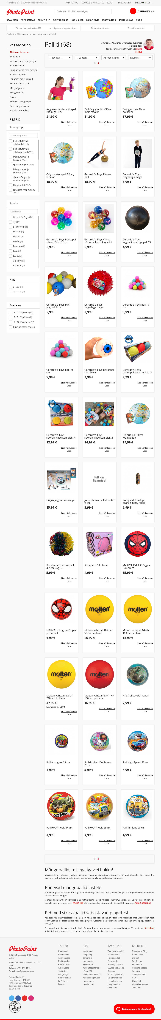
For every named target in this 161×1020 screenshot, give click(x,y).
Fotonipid (136, 971)
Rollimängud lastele (20, 105)
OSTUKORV (144, 11)
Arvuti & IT (44, 20)
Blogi (109, 2)
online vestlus (138, 50)
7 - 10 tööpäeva (23, 322)
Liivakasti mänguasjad (24, 191)
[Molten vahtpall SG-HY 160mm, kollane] (138, 609)
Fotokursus (137, 964)
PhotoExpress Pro (116, 974)
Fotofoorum (137, 961)
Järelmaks (87, 958)
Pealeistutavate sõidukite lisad (23, 150)
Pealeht (10, 34)
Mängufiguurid (17, 88)
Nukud (13, 97)
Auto (139, 20)
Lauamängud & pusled (21, 78)
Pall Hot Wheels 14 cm (59, 827)
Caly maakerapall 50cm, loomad (60, 176)
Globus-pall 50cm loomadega (133, 436)
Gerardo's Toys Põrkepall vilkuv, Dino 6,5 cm (61, 241)
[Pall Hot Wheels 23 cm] (99, 806)
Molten (18, 236)
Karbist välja (137, 954)
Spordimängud (23, 164)
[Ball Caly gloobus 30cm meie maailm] (99, 88)
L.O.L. (17, 255)
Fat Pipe (19, 265)
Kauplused (98, 2)
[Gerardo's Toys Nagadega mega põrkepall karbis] (138, 153)
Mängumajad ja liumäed (21, 171)
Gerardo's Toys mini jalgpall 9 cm (58, 306)
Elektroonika (60, 20)
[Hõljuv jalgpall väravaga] (61, 479)
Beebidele (15, 56)
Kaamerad (12, 20)
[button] (60, 57)
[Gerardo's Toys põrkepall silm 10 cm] (99, 348)
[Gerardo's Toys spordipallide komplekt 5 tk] (99, 414)
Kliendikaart (88, 964)
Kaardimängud (17, 65)
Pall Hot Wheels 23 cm (97, 827)
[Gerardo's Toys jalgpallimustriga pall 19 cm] (138, 218)
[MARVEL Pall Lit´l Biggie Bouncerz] (138, 544)
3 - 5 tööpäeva (23, 312)
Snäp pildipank (138, 974)
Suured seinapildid (116, 968)
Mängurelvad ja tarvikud (21, 158)
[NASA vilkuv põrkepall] (138, 674)
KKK (134, 978)
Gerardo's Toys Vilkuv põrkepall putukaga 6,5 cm (98, 241)
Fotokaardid (113, 961)
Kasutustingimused (91, 978)
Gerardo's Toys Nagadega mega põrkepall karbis (132, 176)
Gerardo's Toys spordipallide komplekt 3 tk (137, 371)
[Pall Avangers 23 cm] (61, 741)
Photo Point (24, 948)
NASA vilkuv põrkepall (136, 695)
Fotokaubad (28, 20)
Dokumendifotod (115, 978)
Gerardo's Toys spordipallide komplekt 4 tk (60, 436)
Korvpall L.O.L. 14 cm (96, 565)
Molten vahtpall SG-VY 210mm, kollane (59, 697)
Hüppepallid (22, 184)
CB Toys (19, 260)
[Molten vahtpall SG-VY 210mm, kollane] (61, 674)
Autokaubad (63, 968)
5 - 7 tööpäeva (22, 317)
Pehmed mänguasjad (20, 101)
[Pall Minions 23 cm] (138, 806)
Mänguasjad (126, 20)
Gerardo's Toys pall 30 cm (59, 371)
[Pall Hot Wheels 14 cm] (61, 806)
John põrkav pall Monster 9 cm (99, 501)
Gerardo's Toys (23, 217)
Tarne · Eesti (143, 2)
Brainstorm (20, 226)
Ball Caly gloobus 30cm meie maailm (97, 110)
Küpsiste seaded (139, 968)
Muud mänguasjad (19, 83)
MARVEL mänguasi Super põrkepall (61, 632)
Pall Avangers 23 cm (58, 762)
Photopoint (22, 12)
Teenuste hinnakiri (116, 951)
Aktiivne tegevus (40, 34)
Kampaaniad (72, 2)
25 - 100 (19, 291)
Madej (18, 241)
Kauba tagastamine (91, 968)
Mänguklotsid (16, 92)
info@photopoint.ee (25, 971)
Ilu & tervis (92, 20)
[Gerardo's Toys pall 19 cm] (138, 283)
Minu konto (124, 2)
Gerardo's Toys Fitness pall (97, 176)
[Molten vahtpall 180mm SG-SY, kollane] (99, 609)
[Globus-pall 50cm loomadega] (138, 414)
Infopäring (87, 954)
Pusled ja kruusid (115, 964)
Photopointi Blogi (139, 951)
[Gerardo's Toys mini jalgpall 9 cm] (61, 283)
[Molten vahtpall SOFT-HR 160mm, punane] (99, 674)
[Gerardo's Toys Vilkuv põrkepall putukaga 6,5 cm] (99, 218)
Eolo (17, 250)
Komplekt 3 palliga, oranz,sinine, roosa (134, 501)
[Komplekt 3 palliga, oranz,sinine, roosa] (138, 479)
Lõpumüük (87, 971)
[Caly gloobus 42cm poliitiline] (138, 88)
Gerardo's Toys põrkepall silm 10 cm (99, 371)
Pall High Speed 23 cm (135, 762)
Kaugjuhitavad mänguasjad (23, 69)
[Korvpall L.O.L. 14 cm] (99, 544)
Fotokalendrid (114, 958)
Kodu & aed (77, 20)
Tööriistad (62, 971)
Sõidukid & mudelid (19, 110)
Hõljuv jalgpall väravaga (60, 500)
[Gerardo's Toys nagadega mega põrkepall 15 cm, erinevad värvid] (99, 283)
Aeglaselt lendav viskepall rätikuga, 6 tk (61, 110)
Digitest (135, 958)
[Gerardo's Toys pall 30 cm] (61, 348)
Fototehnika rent (115, 981)
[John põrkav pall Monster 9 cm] (99, 479)
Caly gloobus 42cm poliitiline (134, 110)
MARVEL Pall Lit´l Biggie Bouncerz (136, 566)
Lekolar (18, 231)
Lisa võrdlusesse (69, 122)
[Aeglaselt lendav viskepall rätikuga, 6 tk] (61, 88)
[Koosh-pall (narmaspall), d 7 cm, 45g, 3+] (61, 544)
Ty (16, 221)
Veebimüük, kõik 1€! (92, 974)
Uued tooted (88, 984)
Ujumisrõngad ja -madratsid (22, 179)
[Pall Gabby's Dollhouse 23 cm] (99, 741)
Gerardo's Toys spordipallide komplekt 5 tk (99, 436)
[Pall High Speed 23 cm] (138, 741)
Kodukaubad (63, 964)
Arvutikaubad (64, 958)
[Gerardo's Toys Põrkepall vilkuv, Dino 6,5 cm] (61, 218)
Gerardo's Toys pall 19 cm (136, 306)
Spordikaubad (64, 978)
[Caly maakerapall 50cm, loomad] (61, 153)
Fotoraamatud (114, 954)
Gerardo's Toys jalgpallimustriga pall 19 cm (137, 241)
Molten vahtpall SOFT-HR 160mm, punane (99, 697)
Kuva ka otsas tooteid (24, 326)
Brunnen (19, 246)
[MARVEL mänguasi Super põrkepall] (61, 609)
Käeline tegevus (18, 74)
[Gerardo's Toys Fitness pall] (99, 153)
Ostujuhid (136, 981)
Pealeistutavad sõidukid (21, 142)
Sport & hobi (109, 20)
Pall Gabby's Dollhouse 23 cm (97, 764)
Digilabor (111, 971)
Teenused (86, 2)
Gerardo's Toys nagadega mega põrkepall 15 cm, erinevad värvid (99, 306)
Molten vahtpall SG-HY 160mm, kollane (136, 632)
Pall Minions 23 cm (133, 827)
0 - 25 (18, 286)
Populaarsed (88, 981)
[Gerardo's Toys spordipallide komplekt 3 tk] (138, 348)
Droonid (61, 984)
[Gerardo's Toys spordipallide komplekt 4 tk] (61, 414)
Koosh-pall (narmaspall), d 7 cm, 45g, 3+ (60, 566)
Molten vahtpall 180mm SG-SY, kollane (98, 632)
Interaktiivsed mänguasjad (23, 60)
